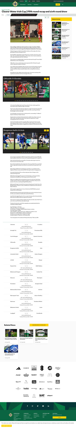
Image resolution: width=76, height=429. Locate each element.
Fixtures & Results (16, 414)
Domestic (30, 4)
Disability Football (26, 416)
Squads (15, 417)
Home (3, 14)
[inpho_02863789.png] (26, 89)
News (26, 1)
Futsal (25, 419)
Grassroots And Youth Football (27, 415)
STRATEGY (38, 1)
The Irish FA (21, 1)
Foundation (36, 4)
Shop (29, 1)
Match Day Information (17, 418)
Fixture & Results (36, 414)
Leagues (35, 417)
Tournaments (16, 416)
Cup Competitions (36, 416)
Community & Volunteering (28, 418)
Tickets (59, 417)
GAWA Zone (16, 419)
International (23, 4)
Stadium (33, 1)
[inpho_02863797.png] (26, 141)
